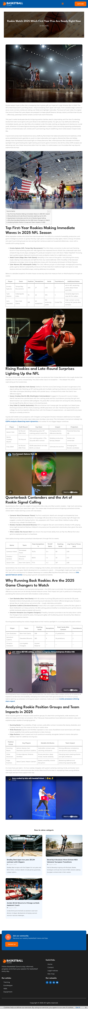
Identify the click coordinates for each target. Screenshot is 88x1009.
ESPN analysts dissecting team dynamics (22, 421)
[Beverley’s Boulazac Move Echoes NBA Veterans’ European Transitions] (64, 846)
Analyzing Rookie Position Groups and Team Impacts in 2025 (26, 222)
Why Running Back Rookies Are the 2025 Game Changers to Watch (29, 220)
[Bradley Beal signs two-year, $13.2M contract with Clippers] (24, 846)
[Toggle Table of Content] (48, 211)
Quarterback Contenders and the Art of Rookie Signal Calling (27, 218)
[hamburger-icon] (62, 4)
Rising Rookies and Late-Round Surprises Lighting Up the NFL (27, 216)
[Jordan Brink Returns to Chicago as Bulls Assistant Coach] (24, 889)
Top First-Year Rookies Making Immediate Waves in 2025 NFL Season (28, 214)
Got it (78, 1007)
